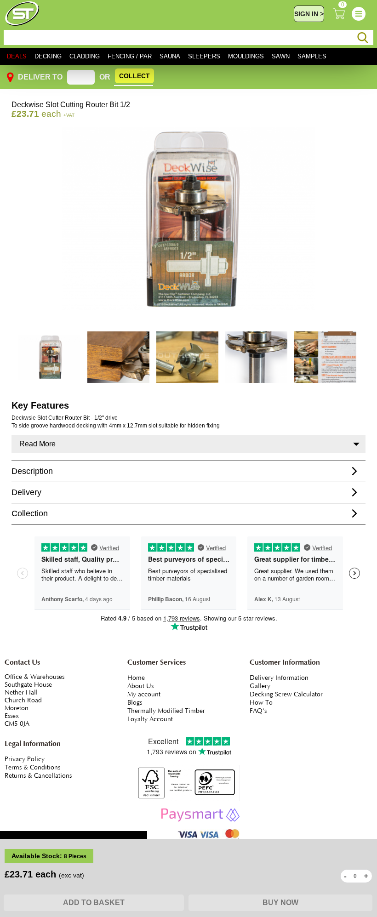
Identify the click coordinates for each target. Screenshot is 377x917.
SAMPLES (311, 56)
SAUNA (170, 56)
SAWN (281, 56)
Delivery (26, 492)
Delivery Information (279, 678)
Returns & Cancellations (38, 776)
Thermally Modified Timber (166, 711)
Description (32, 471)
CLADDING (84, 56)
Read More (37, 444)
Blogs (134, 702)
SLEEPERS (204, 56)
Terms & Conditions (32, 767)
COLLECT (134, 76)
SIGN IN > (309, 13)
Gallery (260, 686)
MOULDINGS (246, 56)
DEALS (17, 56)
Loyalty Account (150, 719)
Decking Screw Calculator (286, 694)
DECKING (48, 56)
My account (143, 694)
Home (136, 678)
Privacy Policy (25, 759)
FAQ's (258, 711)
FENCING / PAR (130, 56)
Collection (29, 513)
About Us (140, 686)
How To (261, 702)
